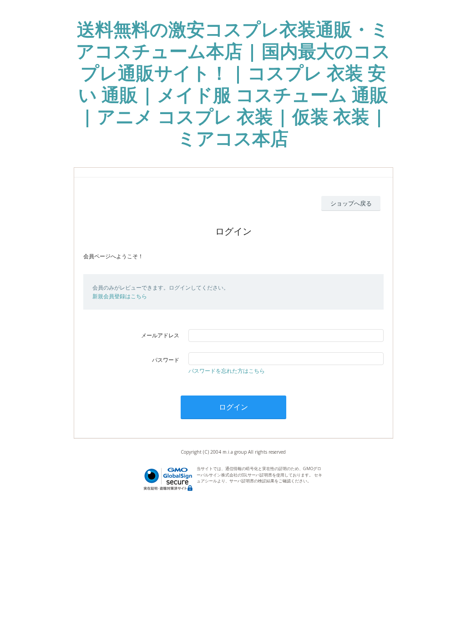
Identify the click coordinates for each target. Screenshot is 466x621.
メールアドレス (160, 335)
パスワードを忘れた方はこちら (226, 371)
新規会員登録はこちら (119, 296)
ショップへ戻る (351, 203)
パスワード (165, 360)
